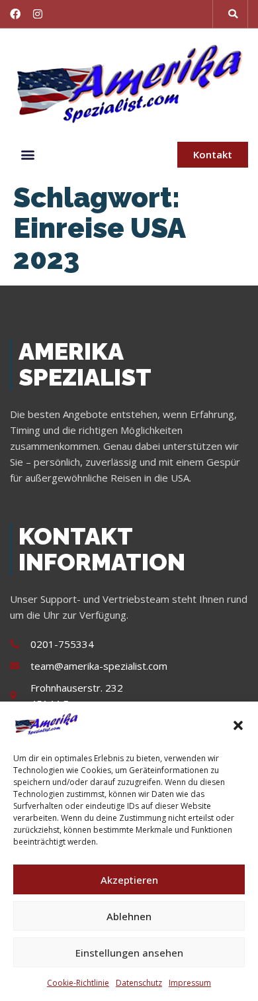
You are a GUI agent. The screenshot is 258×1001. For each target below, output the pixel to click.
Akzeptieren (129, 879)
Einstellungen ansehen (129, 952)
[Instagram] (37, 14)
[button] (238, 725)
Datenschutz (139, 982)
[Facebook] (15, 14)
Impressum (190, 982)
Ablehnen (129, 916)
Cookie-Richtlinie (78, 982)
